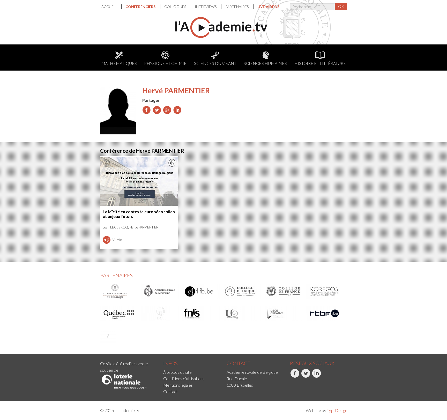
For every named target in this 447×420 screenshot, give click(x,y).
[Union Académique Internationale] (160, 313)
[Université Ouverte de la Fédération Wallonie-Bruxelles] (242, 313)
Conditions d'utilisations (183, 378)
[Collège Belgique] (242, 291)
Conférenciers (140, 6)
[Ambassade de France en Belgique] (108, 335)
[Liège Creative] (283, 313)
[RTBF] (325, 313)
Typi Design (337, 410)
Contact (170, 391)
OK (341, 6)
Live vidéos (268, 6)
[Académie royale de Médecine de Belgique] (160, 291)
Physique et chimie (165, 63)
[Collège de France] (283, 291)
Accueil (109, 6)
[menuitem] (111, 6)
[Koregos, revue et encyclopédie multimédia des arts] (325, 291)
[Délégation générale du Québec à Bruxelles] (119, 313)
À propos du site (177, 372)
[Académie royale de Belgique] (119, 291)
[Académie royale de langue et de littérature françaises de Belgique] (201, 291)
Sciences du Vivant (215, 63)
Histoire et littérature (320, 63)
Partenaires (237, 6)
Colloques (175, 6)
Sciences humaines (265, 63)
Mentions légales (178, 385)
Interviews (206, 6)
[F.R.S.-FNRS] (201, 313)
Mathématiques (119, 63)
